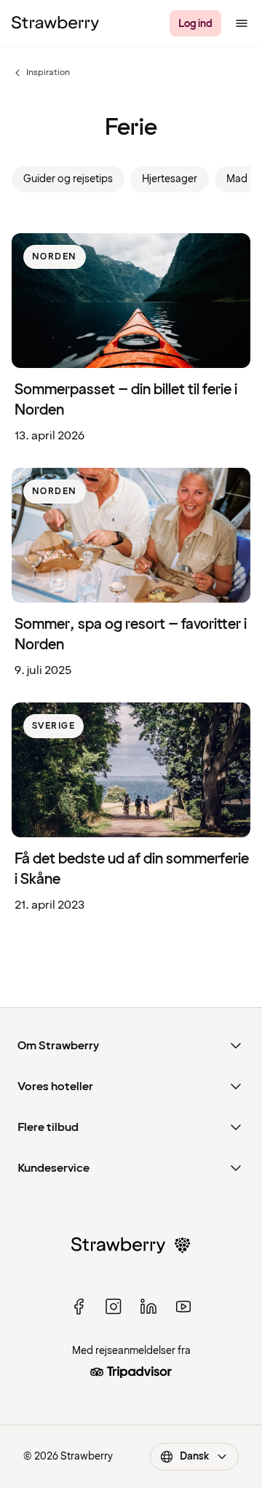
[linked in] (148, 1306)
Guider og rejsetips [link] (68, 179)
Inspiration (41, 73)
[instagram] (113, 1306)
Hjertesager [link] (169, 179)
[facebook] (78, 1306)
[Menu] (241, 23)
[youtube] (183, 1306)
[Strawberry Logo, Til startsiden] (55, 23)
